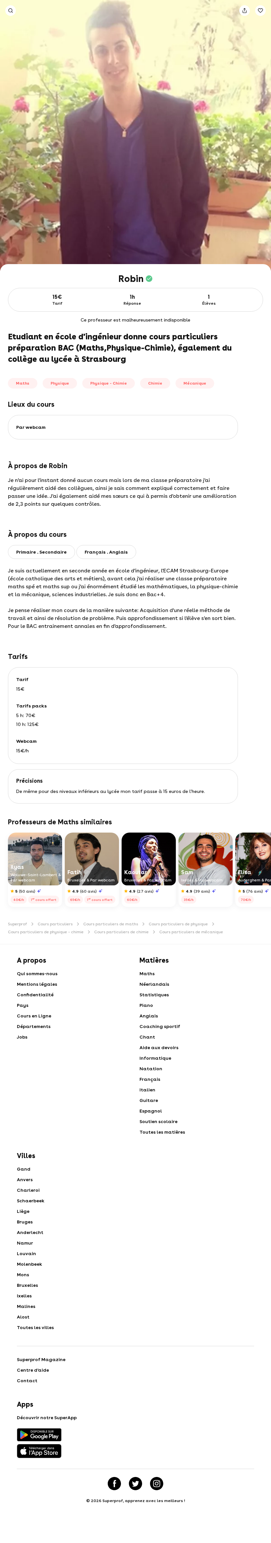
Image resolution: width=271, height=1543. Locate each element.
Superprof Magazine (41, 1359)
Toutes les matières (162, 1132)
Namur (25, 1243)
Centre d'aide (33, 1370)
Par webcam (31, 427)
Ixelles (24, 1295)
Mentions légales (37, 984)
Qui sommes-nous (37, 973)
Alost (23, 1317)
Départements (34, 1026)
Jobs (22, 1037)
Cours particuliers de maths (110, 924)
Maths (147, 973)
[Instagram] (156, 1483)
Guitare (148, 1100)
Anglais (148, 1015)
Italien (147, 1089)
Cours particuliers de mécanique (191, 932)
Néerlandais (154, 984)
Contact (27, 1380)
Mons (23, 1274)
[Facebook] (114, 1483)
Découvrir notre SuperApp (47, 1417)
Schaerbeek (30, 1200)
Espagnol (150, 1111)
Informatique (155, 1058)
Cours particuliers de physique (178, 924)
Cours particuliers (55, 924)
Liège (23, 1211)
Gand (23, 1169)
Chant (147, 1037)
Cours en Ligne (34, 1015)
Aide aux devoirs (158, 1047)
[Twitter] (135, 1483)
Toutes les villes (35, 1327)
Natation (150, 1068)
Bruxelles (27, 1285)
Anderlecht (30, 1232)
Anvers (25, 1179)
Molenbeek (29, 1264)
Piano (146, 1005)
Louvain (26, 1253)
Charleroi (28, 1190)
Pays (22, 1005)
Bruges (25, 1221)
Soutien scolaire (158, 1121)
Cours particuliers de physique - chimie (46, 932)
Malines (26, 1306)
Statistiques (154, 994)
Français (149, 1079)
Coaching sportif (159, 1026)
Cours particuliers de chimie (121, 932)
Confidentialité (35, 994)
